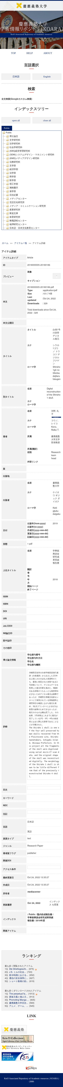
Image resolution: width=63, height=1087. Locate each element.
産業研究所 (14, 209)
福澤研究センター (18, 224)
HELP (29, 53)
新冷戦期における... (18, 974)
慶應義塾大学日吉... (18, 1002)
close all (47, 120)
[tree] (31, 180)
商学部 (12, 176)
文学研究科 (14, 140)
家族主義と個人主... (18, 996)
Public (7, 128)
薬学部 (12, 191)
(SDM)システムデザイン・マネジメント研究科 (31, 154)
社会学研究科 (15, 147)
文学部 (12, 165)
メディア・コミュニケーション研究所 (27, 206)
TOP (13, 53)
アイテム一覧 (20, 242)
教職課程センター (18, 220)
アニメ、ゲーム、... (18, 1005)
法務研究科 (14, 162)
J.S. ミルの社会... (17, 971)
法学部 (12, 173)
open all (16, 120)
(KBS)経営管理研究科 (19, 151)
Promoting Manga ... (19, 999)
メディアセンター (18, 198)
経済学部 (13, 169)
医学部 (12, 180)
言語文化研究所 (16, 202)
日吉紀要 (13, 195)
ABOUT (47, 53)
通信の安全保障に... (18, 978)
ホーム (5, 242)
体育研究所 (14, 217)
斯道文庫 (13, 213)
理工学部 (13, 184)
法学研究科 (14, 143)
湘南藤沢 (13, 187)
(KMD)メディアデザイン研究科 (24, 158)
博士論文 (13, 136)
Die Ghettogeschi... (18, 968)
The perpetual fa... (18, 993)
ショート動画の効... (18, 981)
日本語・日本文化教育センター (24, 228)
